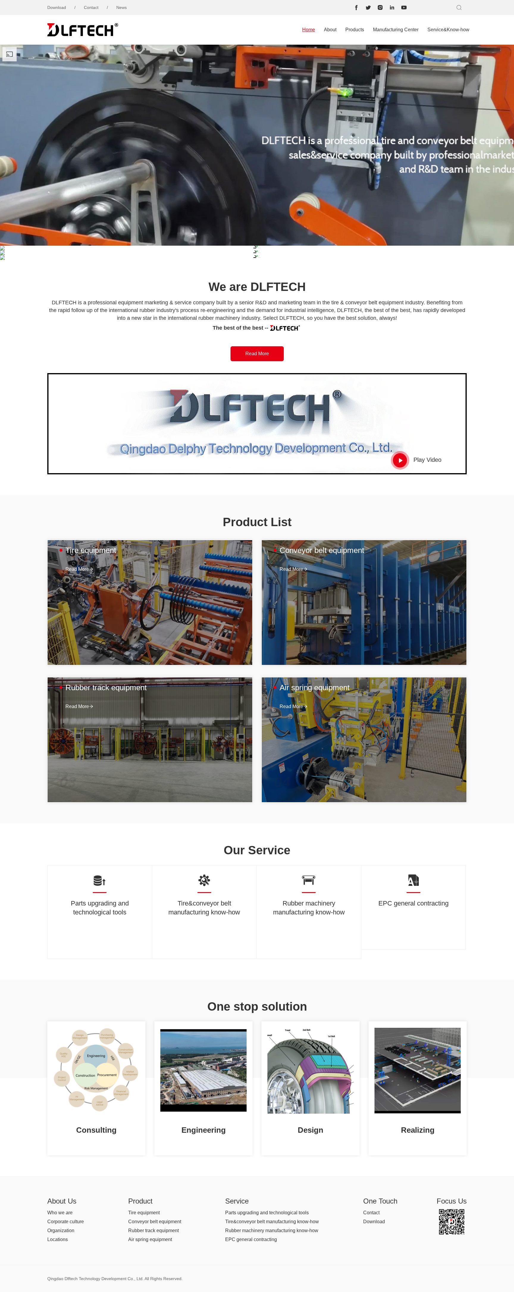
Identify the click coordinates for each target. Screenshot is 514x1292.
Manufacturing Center (396, 29)
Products (354, 29)
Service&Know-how (448, 29)
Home (308, 29)
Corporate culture (65, 1221)
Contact (91, 7)
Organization (60, 1230)
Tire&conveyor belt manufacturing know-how (272, 1221)
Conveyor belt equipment (154, 1221)
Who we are (60, 1212)
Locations (57, 1239)
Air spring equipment (150, 1239)
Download (56, 7)
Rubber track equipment (153, 1230)
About (330, 29)
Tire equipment (144, 1212)
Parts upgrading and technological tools (267, 1212)
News (121, 7)
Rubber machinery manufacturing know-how (271, 1230)
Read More (257, 353)
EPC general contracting (251, 1239)
